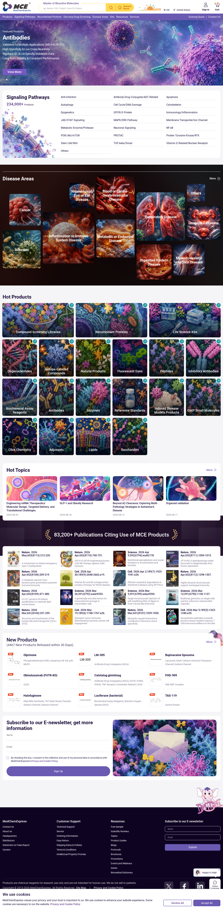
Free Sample (117, 826)
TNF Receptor (109, 684)
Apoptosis (172, 97)
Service (60, 831)
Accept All (207, 903)
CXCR (139, 684)
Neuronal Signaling (125, 127)
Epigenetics (67, 112)
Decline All (177, 903)
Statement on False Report (16, 845)
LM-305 (99, 655)
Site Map (81, 887)
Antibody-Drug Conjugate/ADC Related (136, 97)
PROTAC (118, 135)
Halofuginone (32, 695)
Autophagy (67, 104)
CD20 (26, 684)
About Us (7, 831)
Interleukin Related (126, 684)
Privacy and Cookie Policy (44, 761)
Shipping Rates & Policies (69, 845)
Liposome (170, 660)
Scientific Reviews (120, 831)
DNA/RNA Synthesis (34, 701)
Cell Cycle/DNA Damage (128, 104)
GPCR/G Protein (123, 112)
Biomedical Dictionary (122, 872)
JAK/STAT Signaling (73, 120)
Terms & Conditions (66, 849)
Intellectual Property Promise (71, 854)
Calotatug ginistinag (107, 675)
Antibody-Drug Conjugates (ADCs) (111, 664)
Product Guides (119, 840)
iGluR (179, 660)
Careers (6, 849)
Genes (114, 868)
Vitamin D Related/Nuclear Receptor (187, 143)
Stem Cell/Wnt (69, 143)
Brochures (116, 854)
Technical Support (66, 826)
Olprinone (30, 655)
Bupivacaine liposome (179, 655)
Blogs (114, 845)
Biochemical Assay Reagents (108, 701)
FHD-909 (171, 675)
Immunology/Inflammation (182, 112)
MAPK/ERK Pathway (125, 120)
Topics (114, 836)
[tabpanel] (111, 53)
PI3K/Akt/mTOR (70, 135)
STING (139, 681)
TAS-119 (171, 695)
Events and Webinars (121, 863)
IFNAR (97, 684)
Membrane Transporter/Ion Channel (186, 120)
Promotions (117, 859)
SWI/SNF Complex (174, 684)
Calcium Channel (191, 660)
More (213, 178)
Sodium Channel (183, 664)
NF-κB (169, 127)
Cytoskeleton (173, 104)
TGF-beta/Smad (123, 143)
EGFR (132, 681)
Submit (193, 847)
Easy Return (63, 840)
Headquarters (10, 836)
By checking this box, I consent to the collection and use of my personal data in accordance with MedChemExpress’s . (59, 759)
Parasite (66, 701)
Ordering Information (67, 836)
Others (64, 150)
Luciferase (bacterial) (108, 695)
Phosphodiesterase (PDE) (36, 660)
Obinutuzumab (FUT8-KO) (40, 675)
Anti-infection (68, 97)
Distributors (9, 840)
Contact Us (8, 826)
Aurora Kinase (172, 704)
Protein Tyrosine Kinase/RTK (182, 135)
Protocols (116, 849)
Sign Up (58, 771)
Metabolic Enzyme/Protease (77, 127)
